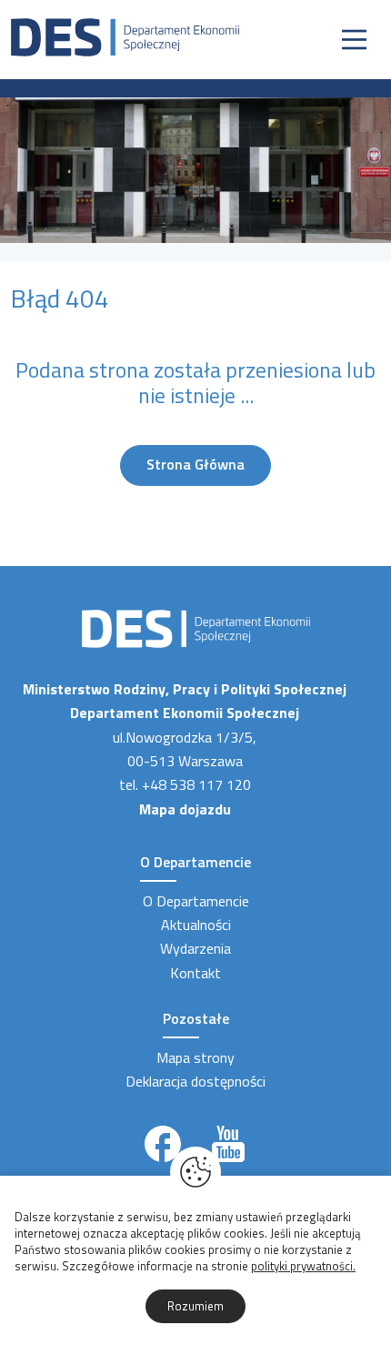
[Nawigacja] (354, 39)
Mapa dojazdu (185, 809)
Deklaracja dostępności (195, 1081)
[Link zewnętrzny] (163, 1144)
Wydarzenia (195, 948)
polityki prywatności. (303, 1266)
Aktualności (196, 924)
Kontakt (195, 973)
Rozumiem (195, 1306)
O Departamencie (196, 901)
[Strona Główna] (125, 35)
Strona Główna (195, 464)
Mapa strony (195, 1057)
